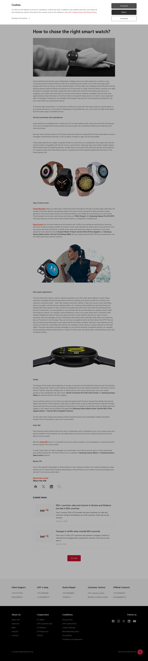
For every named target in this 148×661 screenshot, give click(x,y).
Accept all (124, 6)
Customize (124, 18)
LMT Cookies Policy (75, 12)
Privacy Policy (91, 12)
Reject (124, 12)
